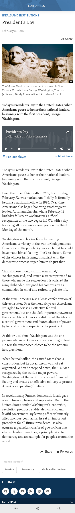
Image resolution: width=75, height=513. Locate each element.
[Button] (67, 39)
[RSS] (30, 491)
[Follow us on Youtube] (22, 491)
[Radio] (37, 508)
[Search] (59, 508)
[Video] (16, 508)
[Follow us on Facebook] (5, 491)
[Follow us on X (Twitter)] (14, 491)
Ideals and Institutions (20, 15)
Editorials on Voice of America (28, 136)
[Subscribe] (47, 491)
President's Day (17, 132)
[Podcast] (39, 491)
